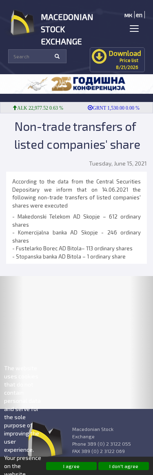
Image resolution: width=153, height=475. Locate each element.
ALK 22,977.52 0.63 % (38, 108)
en (139, 14)
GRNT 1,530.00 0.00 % (113, 108)
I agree (71, 466)
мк (128, 14)
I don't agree (123, 466)
